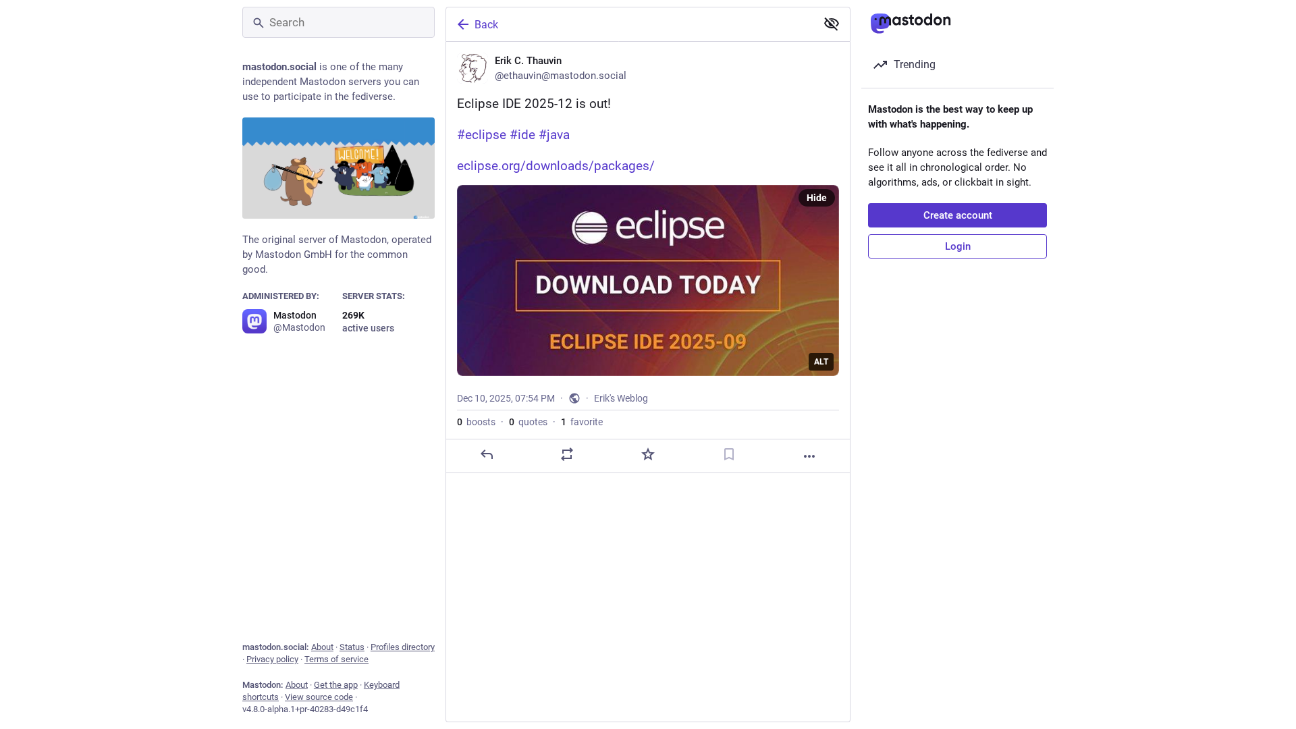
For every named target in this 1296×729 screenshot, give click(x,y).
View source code (319, 697)
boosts (476, 421)
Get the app (336, 685)
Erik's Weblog (621, 398)
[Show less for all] (831, 23)
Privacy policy (272, 659)
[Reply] (487, 454)
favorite (582, 421)
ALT (821, 362)
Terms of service (336, 659)
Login (958, 246)
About (322, 647)
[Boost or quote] (567, 454)
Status (352, 647)
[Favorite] (648, 454)
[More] (809, 456)
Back (486, 24)
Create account (957, 215)
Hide (817, 197)
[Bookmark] (729, 454)
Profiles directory (403, 647)
